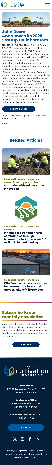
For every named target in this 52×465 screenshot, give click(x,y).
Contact (26, 427)
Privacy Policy (13, 450)
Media (24, 450)
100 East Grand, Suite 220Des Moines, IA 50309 (26, 403)
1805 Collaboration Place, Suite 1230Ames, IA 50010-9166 (26, 389)
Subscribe (26, 344)
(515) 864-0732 (26, 417)
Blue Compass (31, 457)
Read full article (18, 109)
